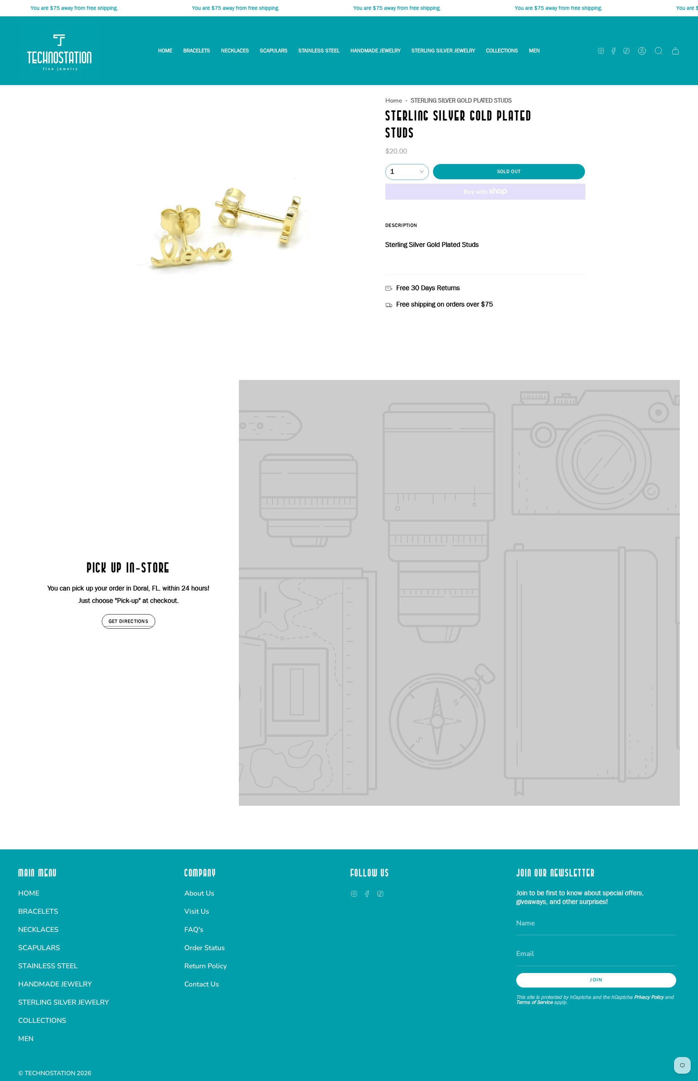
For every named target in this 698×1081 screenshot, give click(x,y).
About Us (199, 893)
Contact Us (201, 984)
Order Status (204, 948)
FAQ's (193, 929)
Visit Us (196, 911)
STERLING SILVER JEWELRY (63, 1002)
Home (393, 100)
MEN (25, 1039)
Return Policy (205, 966)
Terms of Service (534, 1002)
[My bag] (675, 50)
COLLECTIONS (42, 1020)
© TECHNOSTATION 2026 (54, 1073)
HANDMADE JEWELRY (55, 984)
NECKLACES (38, 929)
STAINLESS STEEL (48, 966)
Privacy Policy (648, 997)
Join (596, 980)
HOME (28, 893)
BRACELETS (38, 911)
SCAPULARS (39, 948)
